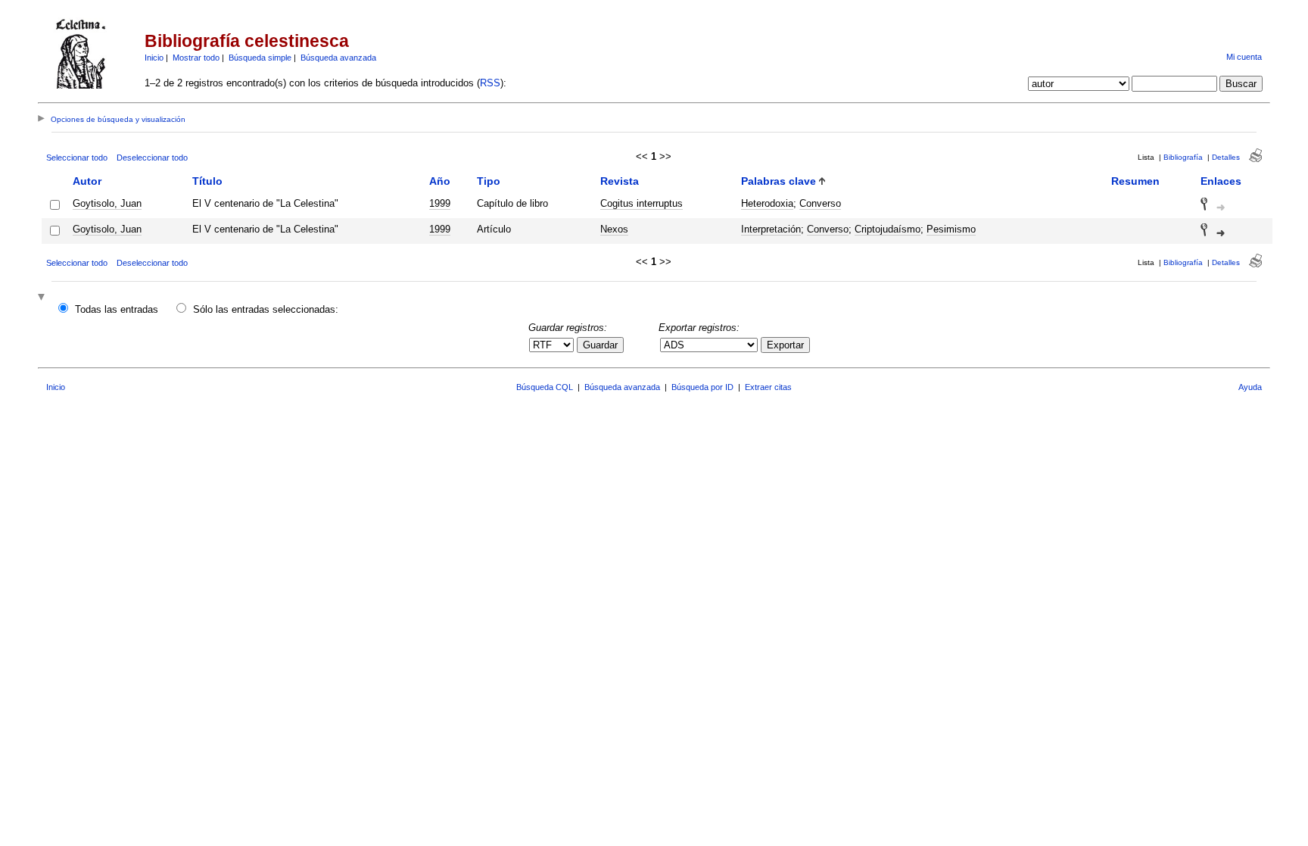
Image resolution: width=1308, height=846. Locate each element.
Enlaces (1221, 181)
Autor (87, 181)
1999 (439, 203)
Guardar (600, 345)
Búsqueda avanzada (338, 57)
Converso (820, 203)
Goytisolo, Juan (107, 203)
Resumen (1135, 181)
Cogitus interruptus (641, 203)
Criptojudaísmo (887, 229)
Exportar (785, 345)
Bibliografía (1183, 157)
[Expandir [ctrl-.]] (43, 298)
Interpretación (771, 229)
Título (207, 181)
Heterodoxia (767, 203)
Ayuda (1250, 387)
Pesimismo (951, 229)
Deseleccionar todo (152, 157)
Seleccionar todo (76, 157)
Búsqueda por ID (702, 387)
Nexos (614, 229)
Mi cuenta (1244, 56)
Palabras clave (778, 181)
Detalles (1226, 157)
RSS (490, 83)
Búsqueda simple (260, 57)
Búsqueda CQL (544, 387)
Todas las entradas (116, 309)
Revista (619, 181)
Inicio (154, 57)
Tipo (488, 181)
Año (439, 181)
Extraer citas (768, 387)
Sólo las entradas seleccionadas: (265, 309)
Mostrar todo (196, 57)
